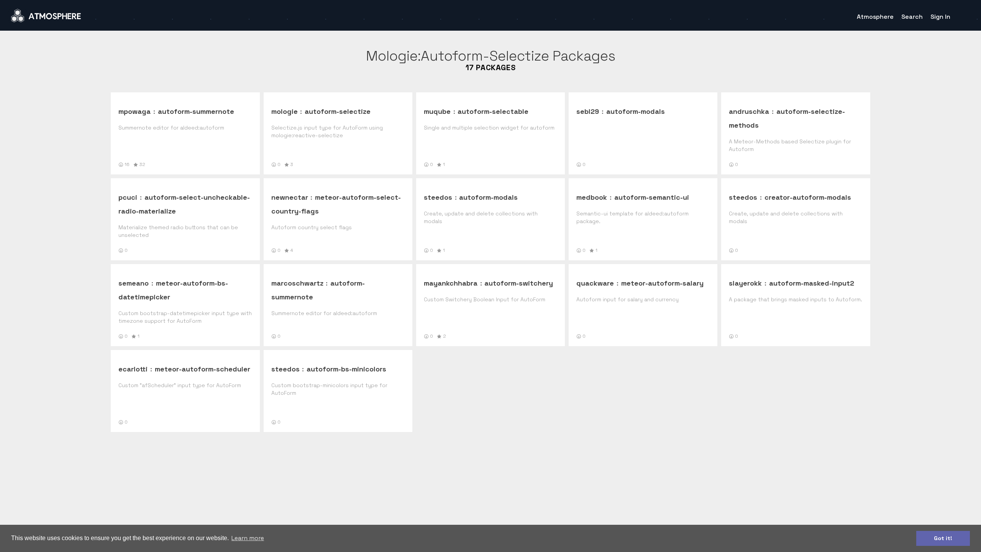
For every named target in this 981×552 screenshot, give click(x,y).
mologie (284, 111)
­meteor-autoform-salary (662, 283)
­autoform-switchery (518, 283)
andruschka (749, 111)
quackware (595, 283)
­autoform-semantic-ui (651, 197)
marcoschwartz (297, 283)
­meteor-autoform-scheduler (202, 369)
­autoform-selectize (338, 111)
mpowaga (134, 111)
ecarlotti (133, 369)
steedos (438, 197)
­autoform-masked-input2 (811, 283)
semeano (133, 283)
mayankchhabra (450, 283)
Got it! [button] (943, 538)
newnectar (289, 197)
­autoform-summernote (196, 111)
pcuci (127, 197)
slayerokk (745, 283)
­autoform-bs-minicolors (346, 369)
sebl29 (587, 111)
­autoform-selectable (493, 111)
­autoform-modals (635, 111)
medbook (591, 197)
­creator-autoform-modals (807, 197)
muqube (437, 111)
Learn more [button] (247, 538)
